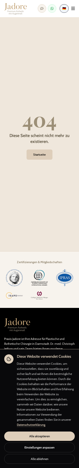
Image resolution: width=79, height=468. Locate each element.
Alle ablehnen (39, 459)
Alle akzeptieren (39, 436)
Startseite (39, 154)
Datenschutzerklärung (31, 425)
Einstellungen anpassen (39, 447)
